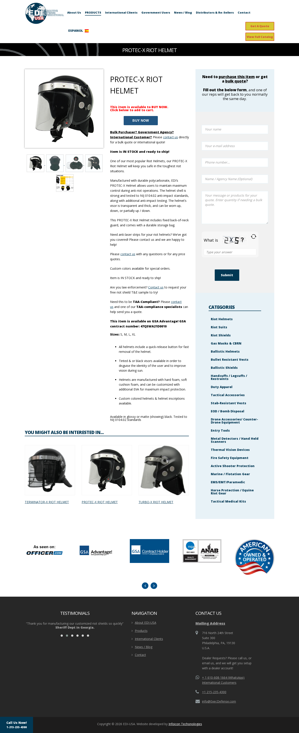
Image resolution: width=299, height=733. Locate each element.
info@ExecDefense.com (219, 701)
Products (141, 631)
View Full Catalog (260, 37)
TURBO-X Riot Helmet (156, 502)
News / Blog (183, 12)
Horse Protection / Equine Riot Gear (232, 491)
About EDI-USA (145, 623)
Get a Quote (259, 26)
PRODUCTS (93, 12)
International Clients (121, 12)
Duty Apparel (221, 387)
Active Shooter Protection (233, 466)
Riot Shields (221, 335)
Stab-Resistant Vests (228, 403)
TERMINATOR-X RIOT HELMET (47, 502)
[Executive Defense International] (45, 13)
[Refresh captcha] (253, 236)
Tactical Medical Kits (228, 501)
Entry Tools (220, 430)
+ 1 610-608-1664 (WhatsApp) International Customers (223, 680)
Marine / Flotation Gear (230, 474)
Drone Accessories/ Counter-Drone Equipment (234, 420)
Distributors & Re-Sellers (215, 12)
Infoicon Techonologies (185, 724)
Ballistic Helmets (225, 351)
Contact (244, 12)
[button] (61, 635)
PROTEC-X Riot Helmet (100, 502)
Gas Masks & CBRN (226, 343)
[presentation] (145, 585)
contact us (127, 254)
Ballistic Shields (224, 368)
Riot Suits (219, 327)
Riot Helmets (222, 319)
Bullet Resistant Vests (229, 359)
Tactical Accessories (228, 395)
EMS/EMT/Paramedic (228, 482)
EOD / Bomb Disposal (227, 411)
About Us (74, 12)
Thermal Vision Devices (230, 450)
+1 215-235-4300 (214, 692)
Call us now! (16, 725)
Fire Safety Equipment (229, 458)
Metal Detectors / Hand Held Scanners (235, 440)
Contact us (156, 287)
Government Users (155, 12)
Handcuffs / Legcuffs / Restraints (229, 377)
